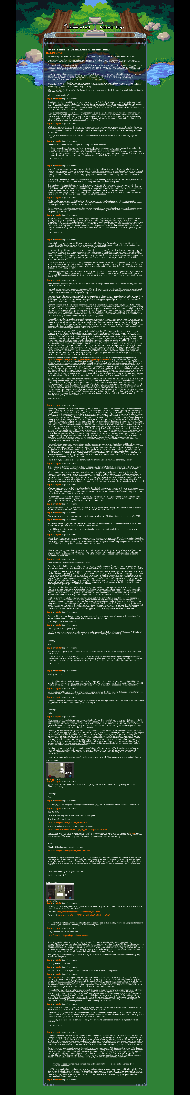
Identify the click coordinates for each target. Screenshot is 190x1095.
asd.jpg (51, 780)
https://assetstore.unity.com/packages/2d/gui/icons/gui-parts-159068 (77, 830)
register (58, 99)
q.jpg (50, 901)
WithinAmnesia (54, 978)
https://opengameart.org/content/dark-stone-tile (69, 851)
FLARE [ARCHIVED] (54, 53)
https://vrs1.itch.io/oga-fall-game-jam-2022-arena (69, 935)
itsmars (132, 833)
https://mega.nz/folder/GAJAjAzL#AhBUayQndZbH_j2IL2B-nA (84, 915)
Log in (49, 99)
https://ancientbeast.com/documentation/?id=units (78, 912)
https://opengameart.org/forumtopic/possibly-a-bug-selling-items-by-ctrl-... (80, 360)
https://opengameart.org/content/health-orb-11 (68, 823)
